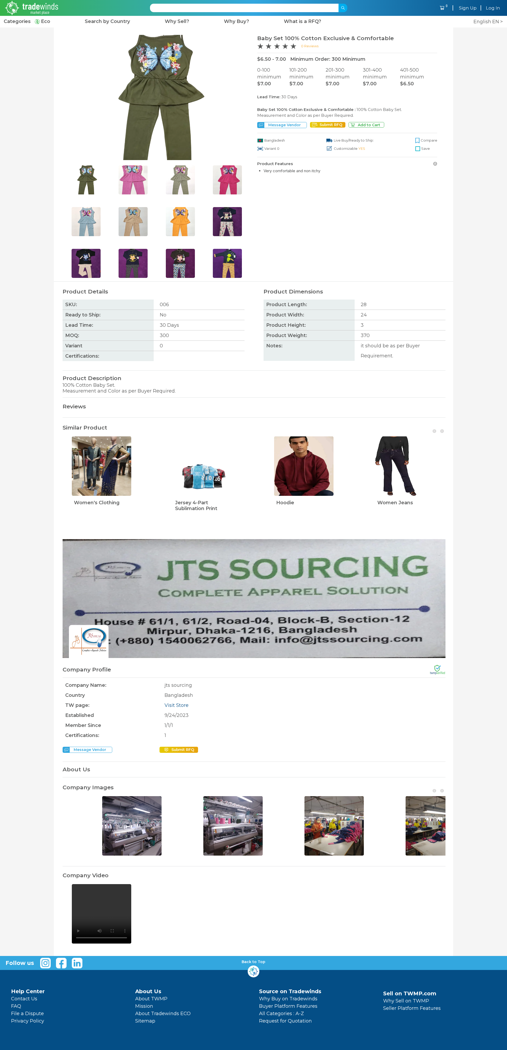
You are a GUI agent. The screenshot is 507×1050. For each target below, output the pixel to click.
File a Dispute (27, 1013)
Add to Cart (369, 125)
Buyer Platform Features (288, 1006)
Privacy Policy (27, 1021)
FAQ (16, 1006)
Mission (144, 1006)
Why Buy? (236, 21)
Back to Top (253, 962)
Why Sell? (177, 21)
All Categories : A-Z (281, 1013)
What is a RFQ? (302, 21)
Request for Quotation (285, 1021)
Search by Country (107, 21)
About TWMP (151, 999)
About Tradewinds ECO (163, 1013)
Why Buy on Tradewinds (288, 999)
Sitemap (145, 1021)
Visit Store (177, 705)
